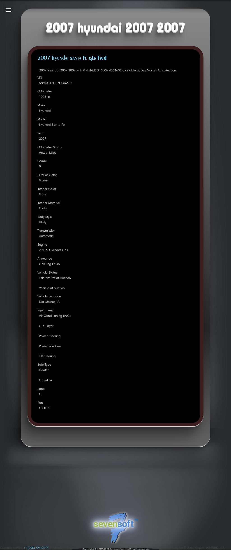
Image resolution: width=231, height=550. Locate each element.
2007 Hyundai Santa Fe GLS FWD (72, 58)
